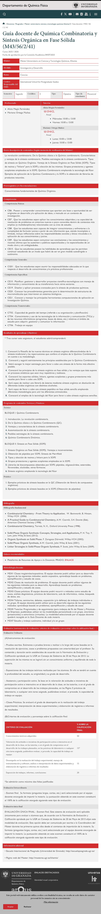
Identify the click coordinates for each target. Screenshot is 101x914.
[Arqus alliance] (21, 890)
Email (51, 111)
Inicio (4, 24)
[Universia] (94, 873)
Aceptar (10, 907)
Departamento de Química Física (25, 5)
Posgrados (19, 24)
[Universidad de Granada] (84, 5)
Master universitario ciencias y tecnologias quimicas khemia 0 (48, 24)
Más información (51, 902)
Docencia (10, 24)
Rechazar (27, 907)
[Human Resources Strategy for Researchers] (94, 880)
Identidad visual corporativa (46, 880)
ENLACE (69, 560)
